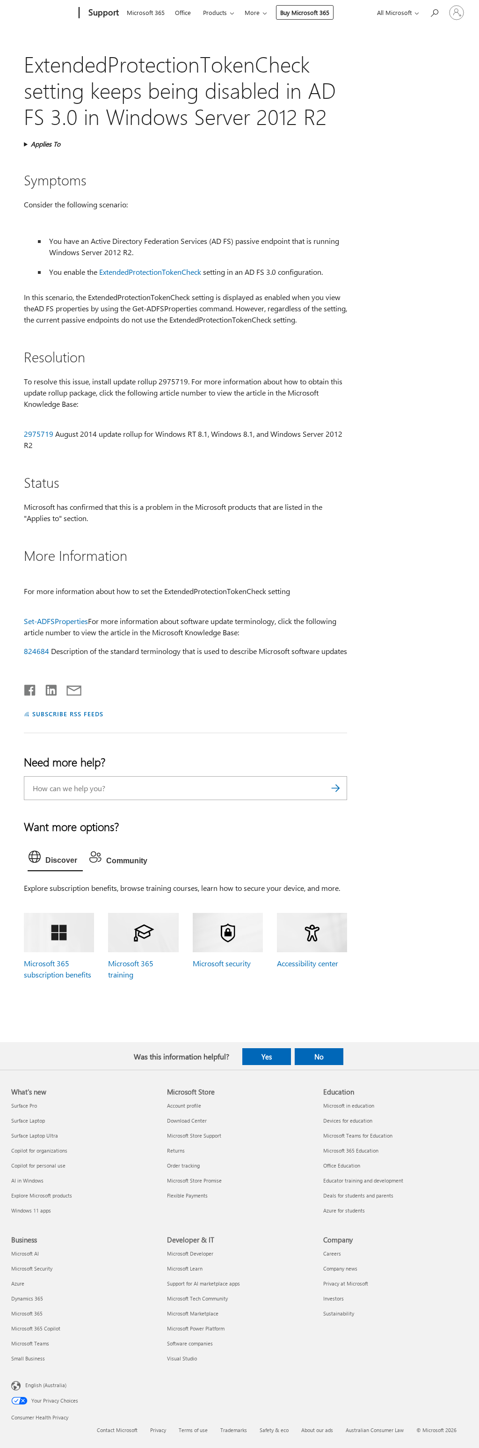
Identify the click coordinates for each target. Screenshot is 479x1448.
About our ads (317, 1429)
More (252, 12)
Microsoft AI (25, 1253)
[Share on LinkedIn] (47, 688)
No (319, 1056)
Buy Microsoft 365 (304, 12)
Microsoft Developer (190, 1253)
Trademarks (233, 1429)
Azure (17, 1283)
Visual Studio (182, 1358)
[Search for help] (434, 11)
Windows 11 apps (31, 1210)
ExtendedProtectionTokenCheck (150, 272)
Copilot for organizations (39, 1150)
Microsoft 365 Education (350, 1150)
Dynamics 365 (27, 1298)
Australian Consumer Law (375, 1429)
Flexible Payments (187, 1195)
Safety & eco (274, 1429)
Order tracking (183, 1165)
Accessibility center (307, 963)
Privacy (158, 1429)
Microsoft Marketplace (192, 1313)
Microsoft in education (348, 1105)
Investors (333, 1298)
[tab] (55, 859)
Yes (266, 1056)
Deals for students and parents (358, 1195)
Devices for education (347, 1120)
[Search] (335, 788)
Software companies (190, 1343)
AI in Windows (27, 1180)
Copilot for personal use (38, 1165)
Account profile (184, 1105)
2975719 (38, 434)
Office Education (341, 1165)
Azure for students (344, 1210)
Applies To (45, 144)
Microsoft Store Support (194, 1135)
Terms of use (193, 1429)
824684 (36, 651)
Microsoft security (222, 963)
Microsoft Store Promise (194, 1180)
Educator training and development (363, 1180)
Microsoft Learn (185, 1268)
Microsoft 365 (146, 12)
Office (183, 12)
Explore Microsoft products (41, 1195)
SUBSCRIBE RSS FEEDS (67, 714)
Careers (332, 1253)
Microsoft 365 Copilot (35, 1328)
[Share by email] (69, 688)
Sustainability (338, 1313)
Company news (340, 1268)
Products (215, 12)
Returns (176, 1150)
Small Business (28, 1358)
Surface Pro (24, 1105)
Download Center (187, 1120)
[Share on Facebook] (30, 688)
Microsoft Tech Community (197, 1298)
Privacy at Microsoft (345, 1283)
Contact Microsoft (117, 1429)
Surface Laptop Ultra (34, 1135)
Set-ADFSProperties (56, 621)
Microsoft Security (31, 1268)
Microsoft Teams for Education (357, 1135)
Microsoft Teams (30, 1343)
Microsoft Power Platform (196, 1328)
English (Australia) (45, 1385)
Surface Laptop (28, 1120)
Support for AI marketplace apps (203, 1283)
